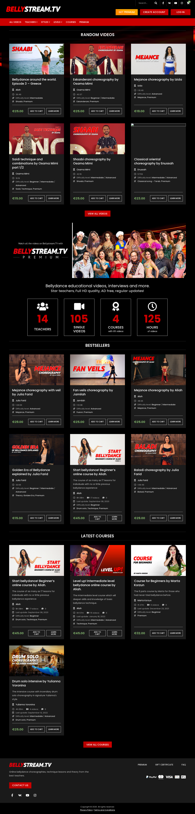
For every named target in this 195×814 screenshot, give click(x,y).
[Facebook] (12, 795)
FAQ (184, 764)
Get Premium (127, 12)
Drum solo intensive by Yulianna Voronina (36, 683)
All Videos (15, 22)
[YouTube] (27, 795)
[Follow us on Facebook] (163, 3)
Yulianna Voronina (25, 704)
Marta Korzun (145, 600)
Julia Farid (21, 400)
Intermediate (36, 98)
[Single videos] (79, 317)
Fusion (80, 412)
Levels (57, 22)
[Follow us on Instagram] (182, 3)
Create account (154, 12)
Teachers (30, 22)
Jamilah (81, 400)
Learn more (53, 111)
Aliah (18, 89)
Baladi (141, 491)
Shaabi (19, 101)
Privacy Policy (86, 810)
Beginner (95, 98)
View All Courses (97, 744)
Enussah (142, 169)
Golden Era (28, 495)
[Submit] (156, 3)
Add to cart (36, 111)
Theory (19, 495)
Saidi (18, 188)
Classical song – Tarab (149, 181)
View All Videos (97, 213)
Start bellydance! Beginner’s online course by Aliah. (94, 472)
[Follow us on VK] (169, 3)
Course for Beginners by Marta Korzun (157, 583)
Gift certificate (164, 764)
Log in (180, 12)
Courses (71, 22)
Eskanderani (83, 101)
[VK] (20, 795)
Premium (84, 22)
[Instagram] (35, 795)
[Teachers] (43, 317)
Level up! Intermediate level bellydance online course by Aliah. (94, 585)
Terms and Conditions (104, 810)
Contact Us (20, 785)
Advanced (157, 93)
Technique (26, 188)
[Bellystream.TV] (33, 9)
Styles (44, 22)
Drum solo (82, 508)
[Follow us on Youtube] (176, 3)
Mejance (142, 97)
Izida (140, 85)
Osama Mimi (83, 89)
